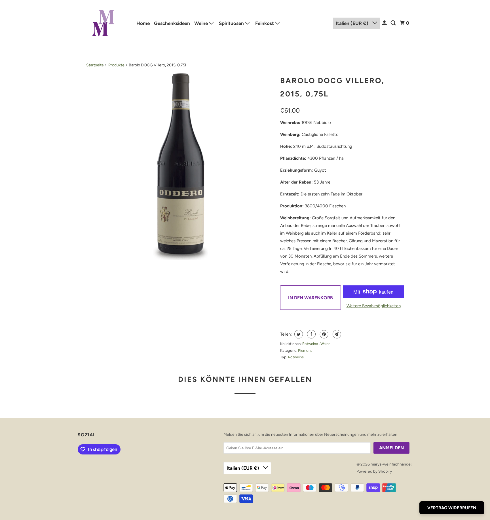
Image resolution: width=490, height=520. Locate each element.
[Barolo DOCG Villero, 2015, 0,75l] (180, 166)
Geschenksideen (172, 23)
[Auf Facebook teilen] (311, 334)
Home (143, 23)
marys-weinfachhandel (391, 464)
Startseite (95, 65)
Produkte (116, 65)
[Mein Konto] (385, 23)
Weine (201, 23)
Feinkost (265, 23)
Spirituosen (232, 23)
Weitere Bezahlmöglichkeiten (374, 305)
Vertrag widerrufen (451, 507)
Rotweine (310, 344)
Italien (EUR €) (352, 23)
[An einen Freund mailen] (336, 334)
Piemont (305, 350)
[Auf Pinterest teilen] (323, 334)
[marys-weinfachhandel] (103, 23)
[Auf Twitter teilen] (298, 334)
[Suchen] (394, 23)
